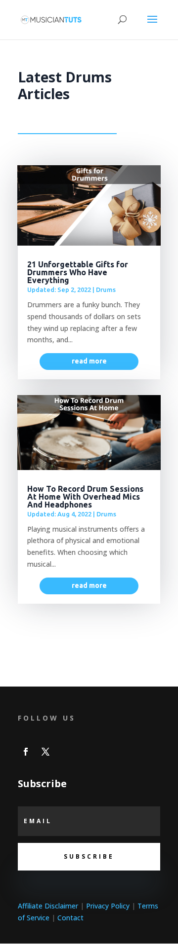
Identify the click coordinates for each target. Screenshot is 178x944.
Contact (70, 917)
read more (89, 361)
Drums (106, 289)
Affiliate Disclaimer (48, 905)
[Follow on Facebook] (26, 752)
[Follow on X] (45, 752)
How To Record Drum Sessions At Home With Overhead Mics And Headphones (85, 496)
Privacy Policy (108, 905)
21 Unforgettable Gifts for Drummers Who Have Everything (77, 272)
